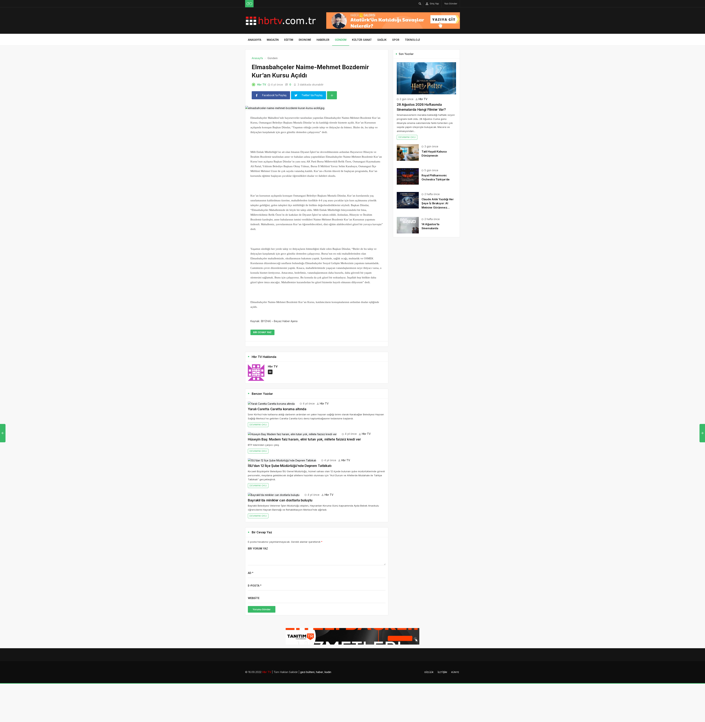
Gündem (340, 39)
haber (319, 672)
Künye (455, 672)
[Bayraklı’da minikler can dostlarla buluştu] (273, 494)
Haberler (323, 39)
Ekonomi (305, 39)
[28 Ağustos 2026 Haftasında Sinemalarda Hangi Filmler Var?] (426, 77)
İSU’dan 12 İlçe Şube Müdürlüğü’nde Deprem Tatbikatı (290, 466)
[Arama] (420, 3)
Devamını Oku (258, 424)
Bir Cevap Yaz (262, 332)
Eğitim (288, 39)
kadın (328, 672)
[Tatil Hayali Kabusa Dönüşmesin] (408, 152)
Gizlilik (428, 672)
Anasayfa (254, 39)
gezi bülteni (307, 672)
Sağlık (382, 39)
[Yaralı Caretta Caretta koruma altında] (271, 403)
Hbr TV (261, 84)
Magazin (273, 39)
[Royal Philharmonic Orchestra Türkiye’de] (408, 176)
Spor (395, 39)
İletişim (442, 672)
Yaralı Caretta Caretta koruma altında (277, 409)
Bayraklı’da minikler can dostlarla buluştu (280, 500)
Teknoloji (412, 39)
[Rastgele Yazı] (249, 3)
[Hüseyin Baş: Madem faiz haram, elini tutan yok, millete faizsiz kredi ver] (292, 433)
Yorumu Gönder (262, 609)
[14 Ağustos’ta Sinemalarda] (408, 224)
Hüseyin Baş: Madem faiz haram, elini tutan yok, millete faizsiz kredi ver (304, 439)
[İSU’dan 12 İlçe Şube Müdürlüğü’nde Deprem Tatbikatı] (282, 460)
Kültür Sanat (362, 39)
